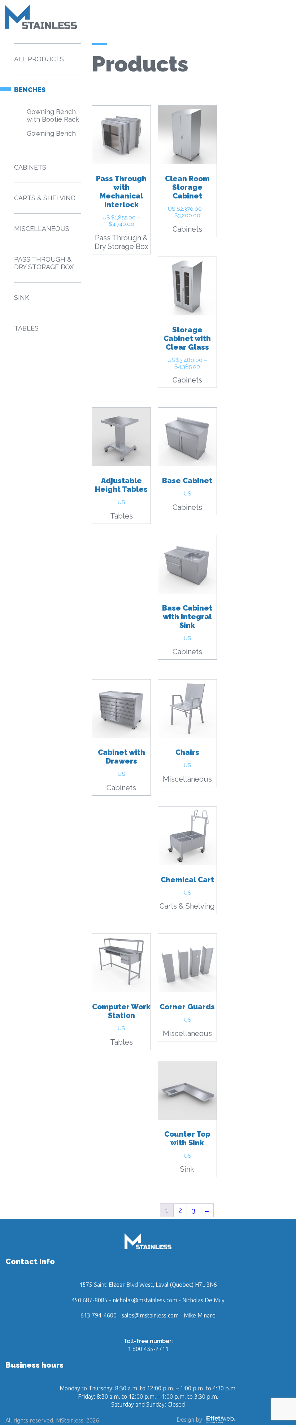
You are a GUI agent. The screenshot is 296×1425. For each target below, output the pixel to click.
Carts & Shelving (187, 906)
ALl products (39, 59)
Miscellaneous (187, 779)
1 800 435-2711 (148, 1349)
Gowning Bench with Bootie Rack (53, 115)
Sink (187, 1169)
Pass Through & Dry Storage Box (121, 242)
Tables (121, 516)
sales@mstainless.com (150, 1315)
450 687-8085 (89, 1300)
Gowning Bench (51, 133)
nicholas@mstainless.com (145, 1300)
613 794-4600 (98, 1315)
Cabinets (187, 229)
